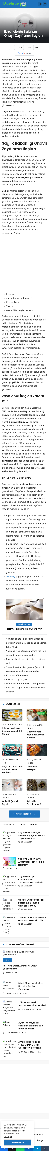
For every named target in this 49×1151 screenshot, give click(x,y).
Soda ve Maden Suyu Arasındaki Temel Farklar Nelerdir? (31, 861)
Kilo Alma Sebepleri (32, 768)
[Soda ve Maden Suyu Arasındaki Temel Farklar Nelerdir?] (9, 861)
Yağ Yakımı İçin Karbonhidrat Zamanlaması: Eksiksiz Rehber (30, 881)
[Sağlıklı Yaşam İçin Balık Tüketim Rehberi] (12, 750)
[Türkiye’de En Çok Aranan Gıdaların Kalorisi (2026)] (9, 925)
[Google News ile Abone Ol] (24, 53)
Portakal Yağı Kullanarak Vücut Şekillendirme (20, 967)
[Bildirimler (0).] (40, 4)
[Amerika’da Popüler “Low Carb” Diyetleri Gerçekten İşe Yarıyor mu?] (9, 1049)
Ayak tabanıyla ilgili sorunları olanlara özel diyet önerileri (30, 1025)
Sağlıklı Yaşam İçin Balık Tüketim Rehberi (12, 769)
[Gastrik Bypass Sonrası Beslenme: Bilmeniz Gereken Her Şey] (9, 904)
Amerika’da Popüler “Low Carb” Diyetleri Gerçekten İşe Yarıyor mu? (30, 1046)
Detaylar (8, 1136)
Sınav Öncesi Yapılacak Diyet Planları (35, 734)
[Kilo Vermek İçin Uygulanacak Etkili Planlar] (12, 715)
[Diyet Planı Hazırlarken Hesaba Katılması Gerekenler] (9, 985)
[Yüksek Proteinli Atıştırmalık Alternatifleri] (9, 1007)
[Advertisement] (22, 265)
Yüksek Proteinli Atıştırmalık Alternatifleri (32, 1004)
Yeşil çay (10, 576)
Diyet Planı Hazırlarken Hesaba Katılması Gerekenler (30, 986)
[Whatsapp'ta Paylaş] (20, 1148)
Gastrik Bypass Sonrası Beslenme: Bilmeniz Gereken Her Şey (31, 902)
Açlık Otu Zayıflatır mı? (34, 803)
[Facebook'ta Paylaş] (4, 1148)
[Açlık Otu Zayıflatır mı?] (37, 785)
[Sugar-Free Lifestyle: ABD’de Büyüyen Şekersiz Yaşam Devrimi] (9, 841)
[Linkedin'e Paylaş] (28, 1148)
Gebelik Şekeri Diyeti (10, 803)
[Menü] (45, 4)
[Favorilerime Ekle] (12, 47)
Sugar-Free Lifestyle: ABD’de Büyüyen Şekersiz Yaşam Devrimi (31, 835)
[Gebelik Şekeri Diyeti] (12, 785)
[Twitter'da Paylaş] (12, 1148)
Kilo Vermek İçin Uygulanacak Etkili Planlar (12, 731)
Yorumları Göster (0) (23, 814)
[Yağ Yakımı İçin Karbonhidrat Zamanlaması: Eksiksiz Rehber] (9, 884)
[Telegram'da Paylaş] (37, 1148)
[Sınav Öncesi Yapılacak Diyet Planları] (37, 715)
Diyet (7, 960)
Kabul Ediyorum (17, 1143)
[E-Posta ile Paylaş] (45, 1148)
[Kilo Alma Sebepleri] (37, 750)
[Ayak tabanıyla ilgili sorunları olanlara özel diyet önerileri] (9, 1024)
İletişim (40, 1140)
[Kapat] (43, 598)
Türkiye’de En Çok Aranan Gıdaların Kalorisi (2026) (32, 919)
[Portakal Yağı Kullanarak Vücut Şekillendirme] (24, 953)
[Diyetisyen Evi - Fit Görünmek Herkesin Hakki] (14, 3)
